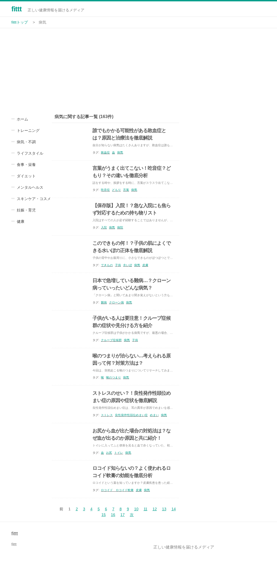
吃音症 (105, 189)
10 (136, 509)
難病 (104, 302)
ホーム (22, 119)
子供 (118, 265)
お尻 (109, 452)
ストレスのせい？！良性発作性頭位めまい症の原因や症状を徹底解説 (132, 396)
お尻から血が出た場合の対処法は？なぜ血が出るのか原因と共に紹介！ (132, 434)
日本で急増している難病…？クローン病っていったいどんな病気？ (132, 284)
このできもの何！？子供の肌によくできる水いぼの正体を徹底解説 (132, 246)
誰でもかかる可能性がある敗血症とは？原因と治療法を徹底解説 (129, 134)
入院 (104, 227)
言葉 (126, 189)
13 (164, 509)
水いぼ (127, 265)
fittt (16, 9)
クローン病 (116, 302)
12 (155, 509)
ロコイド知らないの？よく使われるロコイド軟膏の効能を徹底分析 (132, 471)
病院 (120, 227)
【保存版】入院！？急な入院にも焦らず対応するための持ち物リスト (132, 209)
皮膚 (145, 265)
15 (103, 514)
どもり (116, 189)
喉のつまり (113, 377)
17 (122, 514)
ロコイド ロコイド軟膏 (117, 490)
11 (145, 509)
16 (113, 514)
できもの (107, 265)
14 (174, 509)
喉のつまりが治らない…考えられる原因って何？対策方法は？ (132, 359)
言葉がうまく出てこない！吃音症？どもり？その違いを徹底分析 (132, 171)
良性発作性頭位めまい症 (131, 415)
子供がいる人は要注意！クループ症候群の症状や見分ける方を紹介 (132, 321)
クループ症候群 (111, 340)
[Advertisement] (138, 69)
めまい (154, 415)
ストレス (107, 415)
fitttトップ (19, 22)
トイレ (118, 452)
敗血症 (105, 152)
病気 (120, 152)
